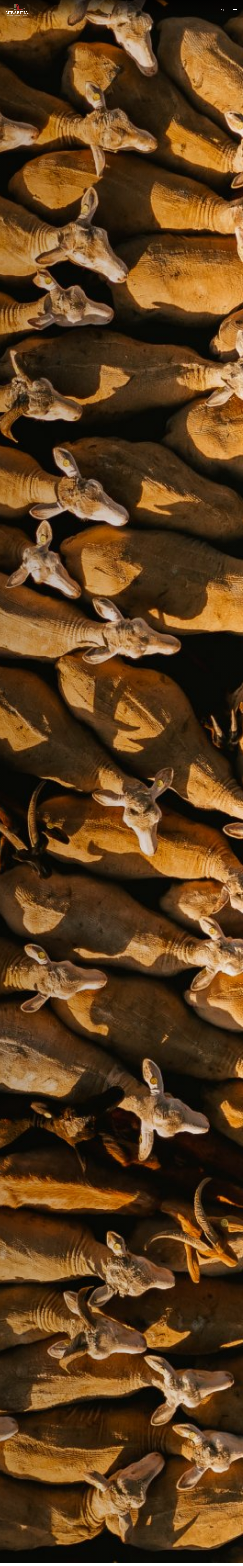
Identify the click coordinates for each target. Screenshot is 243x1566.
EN (220, 9)
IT (225, 9)
